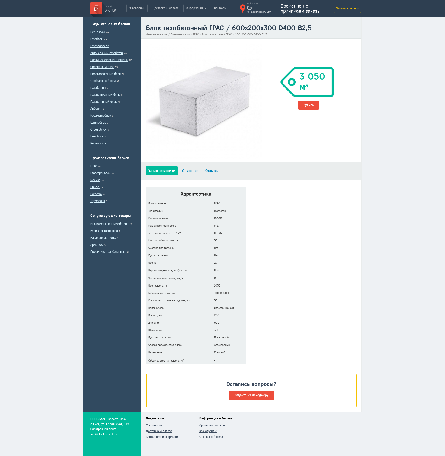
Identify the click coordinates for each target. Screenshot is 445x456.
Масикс (95, 180)
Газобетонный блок (103, 101)
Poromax (96, 194)
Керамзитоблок (100, 115)
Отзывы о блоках (211, 437)
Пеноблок (96, 136)
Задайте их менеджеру (251, 395)
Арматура (96, 245)
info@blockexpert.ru (103, 434)
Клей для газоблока (104, 231)
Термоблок (97, 201)
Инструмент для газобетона (109, 224)
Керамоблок (98, 143)
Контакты (220, 8)
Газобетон (97, 88)
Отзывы (212, 171)
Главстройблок (100, 173)
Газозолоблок (99, 46)
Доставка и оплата (165, 8)
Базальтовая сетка (103, 238)
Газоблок (96, 39)
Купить (309, 105)
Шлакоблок (98, 122)
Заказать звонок (347, 8)
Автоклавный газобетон (106, 53)
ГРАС (93, 166)
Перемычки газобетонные (107, 251)
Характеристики (161, 171)
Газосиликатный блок (105, 95)
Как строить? (208, 431)
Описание (190, 171)
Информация (194, 8)
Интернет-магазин (156, 34)
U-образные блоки (103, 81)
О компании (137, 8)
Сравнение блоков (212, 425)
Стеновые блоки (180, 34)
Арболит (96, 108)
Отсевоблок (98, 129)
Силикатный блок (102, 67)
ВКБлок (95, 187)
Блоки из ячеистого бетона (109, 60)
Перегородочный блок (105, 74)
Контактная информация (162, 437)
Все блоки (97, 32)
